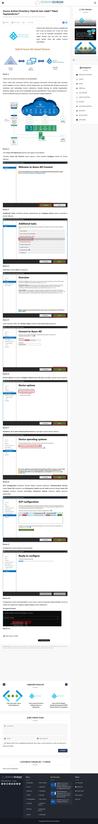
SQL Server (42, 799)
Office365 (42, 814)
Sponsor (29, 791)
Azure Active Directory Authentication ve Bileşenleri (13, 705)
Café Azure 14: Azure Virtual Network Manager (84, 35)
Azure (10, 17)
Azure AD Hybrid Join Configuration (38, 646)
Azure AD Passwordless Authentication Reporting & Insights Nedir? (85, 20)
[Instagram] (12, 784)
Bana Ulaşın (43, 783)
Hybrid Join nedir (49, 648)
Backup (29, 809)
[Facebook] (2, 784)
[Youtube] (7, 784)
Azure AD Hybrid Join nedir (56, 646)
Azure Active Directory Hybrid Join (20, 646)
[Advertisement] (35, 664)
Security (29, 803)
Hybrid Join (27, 648)
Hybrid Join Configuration (37, 648)
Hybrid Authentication (17, 648)
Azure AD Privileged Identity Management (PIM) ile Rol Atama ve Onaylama (36, 705)
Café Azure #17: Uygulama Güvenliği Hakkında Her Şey (58, 705)
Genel (29, 814)
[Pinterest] (10, 784)
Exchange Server (41, 809)
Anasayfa (5, 17)
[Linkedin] (15, 784)
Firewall (41, 795)
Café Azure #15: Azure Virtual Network (83, 49)
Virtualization (31, 799)
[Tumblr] (17, 784)
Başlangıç (30, 783)
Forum (29, 787)
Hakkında (42, 787)
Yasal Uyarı (80, 791)
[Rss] (20, 784)
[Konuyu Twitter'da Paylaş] (66, 22)
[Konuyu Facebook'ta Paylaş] (63, 22)
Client (29, 795)
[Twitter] (5, 784)
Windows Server (41, 804)
